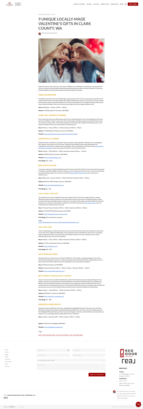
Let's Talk (133, 4)
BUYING (89, 4)
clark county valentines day (46, 335)
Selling (6, 357)
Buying (6, 354)
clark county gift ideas (76, 335)
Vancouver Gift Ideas (62, 335)
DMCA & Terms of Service (126, 407)
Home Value (8, 361)
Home (6, 349)
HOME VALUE (104, 4)
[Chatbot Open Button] (138, 404)
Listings (7, 352)
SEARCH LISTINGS (79, 4)
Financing (7, 359)
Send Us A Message (97, 374)
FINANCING (114, 4)
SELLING (96, 4)
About (6, 364)
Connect (7, 366)
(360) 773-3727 (123, 381)
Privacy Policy (115, 407)
